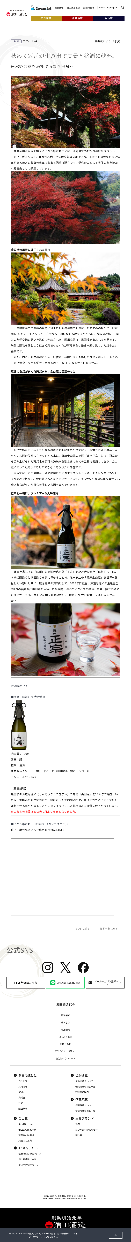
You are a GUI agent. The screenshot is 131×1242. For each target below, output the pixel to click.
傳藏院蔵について (84, 1105)
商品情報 (59, 7)
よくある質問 (65, 1036)
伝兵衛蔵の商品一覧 (85, 1086)
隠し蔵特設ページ (27, 1159)
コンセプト (24, 1081)
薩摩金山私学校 (26, 1135)
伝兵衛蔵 (81, 1075)
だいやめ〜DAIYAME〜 (86, 1129)
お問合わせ (88, 7)
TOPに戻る (83, 928)
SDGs (21, 1092)
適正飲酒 (22, 1108)
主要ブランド (84, 1118)
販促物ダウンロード (66, 1058)
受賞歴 (21, 1097)
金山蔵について (26, 1124)
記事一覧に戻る (109, 928)
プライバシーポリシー (65, 1051)
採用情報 (22, 1086)
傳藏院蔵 (81, 1099)
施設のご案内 (82, 1092)
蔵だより (65, 1022)
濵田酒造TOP (65, 1004)
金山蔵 (23, 1118)
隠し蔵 (78, 1135)
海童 (77, 1124)
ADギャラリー (28, 1148)
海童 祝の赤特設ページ (29, 1153)
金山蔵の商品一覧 (27, 1129)
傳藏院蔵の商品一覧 (85, 1110)
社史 (20, 1103)
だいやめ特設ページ (28, 1165)
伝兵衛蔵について (84, 1081)
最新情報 (65, 1015)
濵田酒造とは (73, 7)
